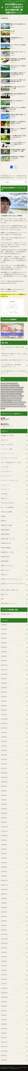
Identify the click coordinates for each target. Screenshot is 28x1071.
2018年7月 (4, 903)
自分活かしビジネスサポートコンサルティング (13, 584)
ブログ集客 (3, 393)
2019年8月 (4, 844)
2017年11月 (4, 939)
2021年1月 (4, 768)
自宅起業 (11, 404)
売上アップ (9, 400)
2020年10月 (4, 782)
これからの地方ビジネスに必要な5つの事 (12, 348)
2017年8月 (4, 952)
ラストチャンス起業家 (13, 396)
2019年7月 (4, 849)
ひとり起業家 (15, 383)
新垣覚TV (3, 520)
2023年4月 (4, 647)
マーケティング (18, 393)
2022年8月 (4, 683)
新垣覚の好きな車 (6, 543)
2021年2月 (4, 764)
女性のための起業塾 (6, 511)
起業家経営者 (20, 406)
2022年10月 (4, 674)
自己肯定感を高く (4, 406)
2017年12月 (4, 934)
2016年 (6, 15)
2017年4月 (4, 970)
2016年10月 (4, 997)
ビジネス (3, 389)
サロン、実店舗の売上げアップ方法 (11, 462)
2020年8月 (4, 791)
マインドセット (10, 393)
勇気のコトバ (4, 498)
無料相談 (15, 402)
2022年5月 (4, 696)
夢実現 (16, 400)
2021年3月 (4, 759)
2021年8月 (4, 737)
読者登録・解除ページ (7, 614)
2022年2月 (4, 710)
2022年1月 (4, 714)
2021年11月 (4, 723)
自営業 (6, 404)
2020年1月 (4, 822)
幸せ (20, 400)
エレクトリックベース (7, 453)
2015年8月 (4, 1060)
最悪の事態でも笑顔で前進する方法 (13, 360)
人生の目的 (4, 494)
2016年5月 (4, 1019)
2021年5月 (4, 750)
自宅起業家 (16, 404)
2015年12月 (4, 1042)
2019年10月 (4, 835)
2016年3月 (4, 1028)
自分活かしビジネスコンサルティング (11, 579)
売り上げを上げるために (8, 503)
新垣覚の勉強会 (5, 529)
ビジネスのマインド (6, 471)
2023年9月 (4, 625)
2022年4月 (4, 701)
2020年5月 (4, 804)
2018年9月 (4, 894)
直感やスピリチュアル (7, 565)
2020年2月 (4, 817)
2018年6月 (4, 907)
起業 (11, 406)
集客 (25, 406)
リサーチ (21, 396)
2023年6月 (4, 638)
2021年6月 (4, 746)
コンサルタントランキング (7, 426)
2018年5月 (4, 912)
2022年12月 (4, 665)
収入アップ (3, 400)
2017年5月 (4, 965)
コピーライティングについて (9, 458)
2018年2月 (4, 925)
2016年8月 (4, 1006)
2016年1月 (4, 1037)
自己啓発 (22, 404)
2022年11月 (4, 669)
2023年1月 (4, 660)
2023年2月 (4, 656)
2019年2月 (4, 871)
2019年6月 (4, 853)
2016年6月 (4, 1015)
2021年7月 (4, 741)
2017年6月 (4, 961)
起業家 (14, 406)
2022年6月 (4, 692)
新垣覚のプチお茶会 (6, 525)
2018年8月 (4, 898)
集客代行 (3, 408)
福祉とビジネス (5, 570)
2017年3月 (4, 974)
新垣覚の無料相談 (6, 547)
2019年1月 (4, 876)
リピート (3, 398)
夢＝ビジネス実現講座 (7, 507)
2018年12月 (4, 880)
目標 (19, 402)
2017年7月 (4, 957)
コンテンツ (12, 387)
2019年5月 (4, 858)
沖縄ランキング (4, 420)
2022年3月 (4, 705)
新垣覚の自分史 (5, 556)
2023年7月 (4, 633)
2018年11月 (4, 885)
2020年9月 (4, 786)
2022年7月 (4, 687)
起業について (4, 594)
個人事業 (8, 398)
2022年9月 (4, 678)
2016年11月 (4, 992)
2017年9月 (4, 948)
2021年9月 (4, 732)
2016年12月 (4, 988)
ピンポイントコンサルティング (9, 480)
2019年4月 (4, 862)
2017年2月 (4, 979)
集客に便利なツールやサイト (9, 603)
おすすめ (9, 383)
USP (5, 383)
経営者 (2, 404)
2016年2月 (4, 1033)
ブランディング (20, 391)
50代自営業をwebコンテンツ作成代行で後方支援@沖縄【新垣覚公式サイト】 (14, 8)
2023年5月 (4, 642)
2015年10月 (4, 1051)
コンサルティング (4, 387)
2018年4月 (4, 916)
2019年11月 (4, 831)
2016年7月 (4, 1010)
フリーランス (12, 391)
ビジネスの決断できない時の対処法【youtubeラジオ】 (11, 365)
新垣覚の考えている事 (7, 552)
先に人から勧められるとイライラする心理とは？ (13, 372)
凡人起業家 (19, 398)
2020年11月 (4, 777)
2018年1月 (4, 930)
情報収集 (3, 516)
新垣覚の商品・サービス (8, 538)
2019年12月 (4, 826)
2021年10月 (4, 728)
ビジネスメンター (4, 391)
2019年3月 (4, 867)
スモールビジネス (19, 387)
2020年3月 (4, 813)
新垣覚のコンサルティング (6, 402)
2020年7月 (4, 795)
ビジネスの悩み (9, 389)
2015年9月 (4, 1055)
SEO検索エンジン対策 (7, 435)
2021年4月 (4, 755)
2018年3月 (4, 921)
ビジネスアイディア (18, 389)
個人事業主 (13, 398)
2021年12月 (4, 719)
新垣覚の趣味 (4, 561)
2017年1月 (4, 983)
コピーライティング (15, 385)
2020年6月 (4, 799)
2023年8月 (4, 629)
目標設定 (23, 402)
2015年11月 (4, 1046)
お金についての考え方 (7, 444)
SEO (2, 383)
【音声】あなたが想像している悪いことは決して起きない (13, 354)
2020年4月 (4, 808)
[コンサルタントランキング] (5, 424)
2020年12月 (4, 773)
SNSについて (4, 440)
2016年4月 (4, 1024)
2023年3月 (4, 651)
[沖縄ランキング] (5, 418)
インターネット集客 (5, 385)
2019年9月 (4, 840)
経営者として (4, 574)
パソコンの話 (4, 467)
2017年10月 (4, 943)
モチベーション (4, 396)
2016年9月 (4, 1001)
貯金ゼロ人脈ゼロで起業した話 (9, 590)
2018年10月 (4, 889)
